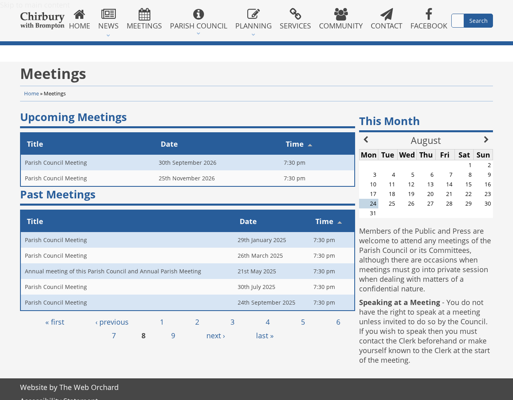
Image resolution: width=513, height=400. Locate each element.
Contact (386, 25)
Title (35, 144)
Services (295, 25)
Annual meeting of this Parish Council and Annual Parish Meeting (113, 271)
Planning (253, 25)
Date (169, 144)
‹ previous (112, 322)
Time (295, 144)
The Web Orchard (89, 387)
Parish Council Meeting (56, 162)
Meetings (144, 25)
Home (79, 25)
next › (215, 335)
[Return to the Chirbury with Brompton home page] (42, 20)
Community (341, 25)
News (108, 25)
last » (265, 335)
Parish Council (198, 25)
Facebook (428, 25)
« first (54, 322)
